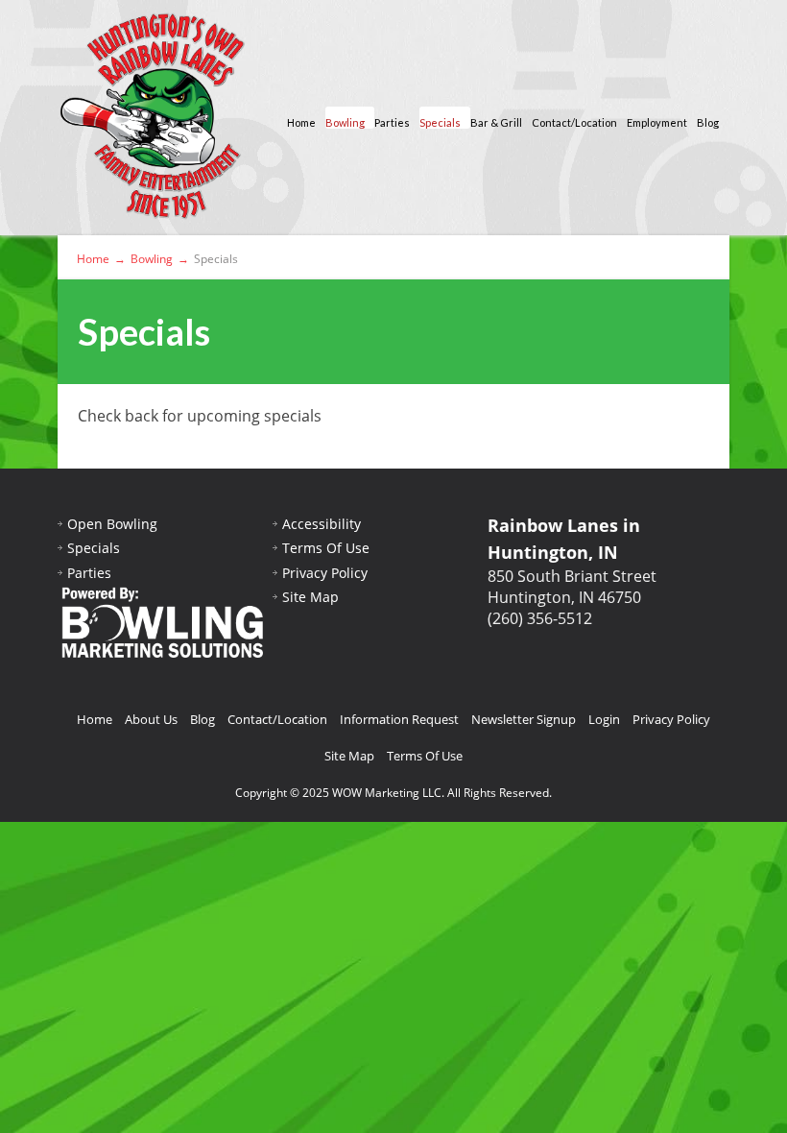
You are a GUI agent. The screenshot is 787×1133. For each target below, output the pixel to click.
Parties (392, 122)
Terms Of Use (326, 548)
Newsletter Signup (523, 719)
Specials (440, 122)
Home (301, 122)
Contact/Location (574, 122)
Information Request (399, 719)
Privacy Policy (325, 573)
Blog (708, 122)
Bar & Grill (496, 122)
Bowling (345, 122)
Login (604, 719)
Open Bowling (112, 524)
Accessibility (321, 524)
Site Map (310, 597)
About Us (151, 719)
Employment (657, 122)
